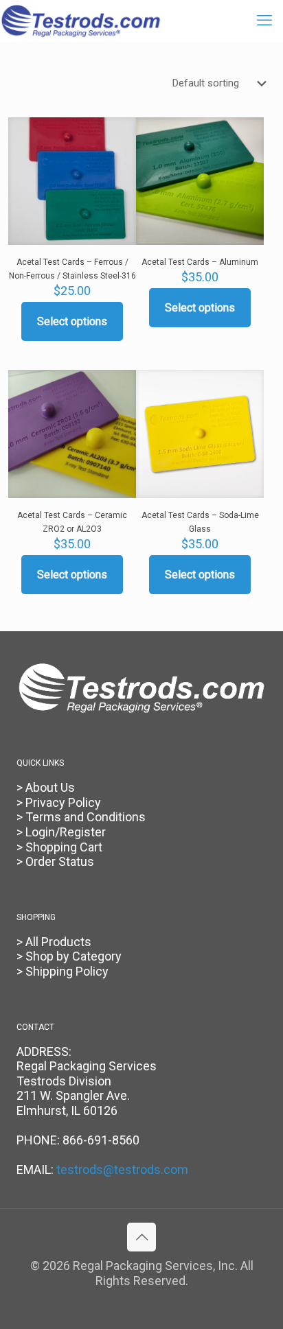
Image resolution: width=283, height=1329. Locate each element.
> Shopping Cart (59, 847)
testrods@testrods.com (122, 1169)
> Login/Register (61, 832)
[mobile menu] (264, 20)
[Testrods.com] (80, 20)
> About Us (45, 787)
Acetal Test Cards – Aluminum (200, 262)
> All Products (53, 941)
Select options (72, 321)
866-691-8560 (101, 1140)
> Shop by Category (69, 956)
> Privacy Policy (58, 802)
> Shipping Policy (62, 971)
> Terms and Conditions (81, 817)
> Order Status (55, 861)
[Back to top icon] (141, 1237)
